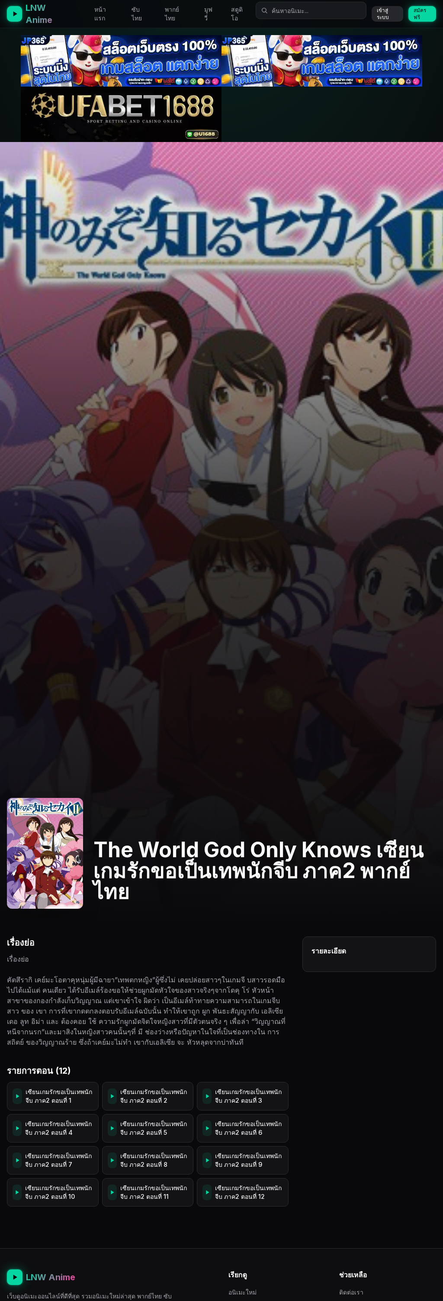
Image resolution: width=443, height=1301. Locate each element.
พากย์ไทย (172, 14)
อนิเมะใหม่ (242, 1292)
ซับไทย (137, 14)
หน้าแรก (100, 14)
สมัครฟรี (420, 13)
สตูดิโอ (237, 14)
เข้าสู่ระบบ (383, 13)
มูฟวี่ (208, 14)
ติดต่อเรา (351, 1292)
